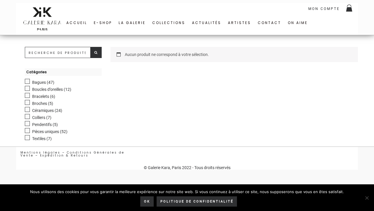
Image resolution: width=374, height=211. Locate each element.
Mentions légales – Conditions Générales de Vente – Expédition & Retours (72, 154)
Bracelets (40, 96)
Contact (269, 22)
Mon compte (324, 9)
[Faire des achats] (350, 9)
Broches (39, 103)
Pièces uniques (45, 131)
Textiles (39, 138)
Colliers (38, 117)
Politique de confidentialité (196, 201)
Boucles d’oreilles (47, 89)
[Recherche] (96, 52)
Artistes (239, 22)
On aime (298, 22)
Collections (168, 22)
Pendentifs (42, 124)
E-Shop (103, 22)
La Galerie (132, 22)
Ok (147, 201)
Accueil (76, 22)
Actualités (206, 22)
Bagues (39, 82)
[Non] (367, 198)
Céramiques (43, 110)
